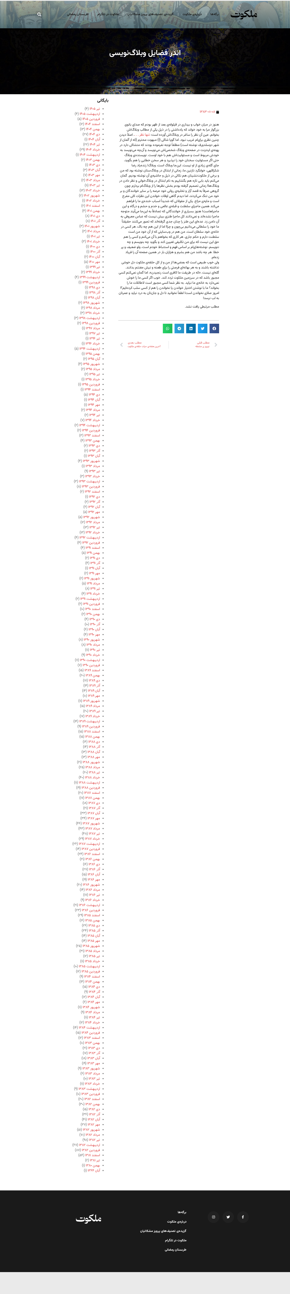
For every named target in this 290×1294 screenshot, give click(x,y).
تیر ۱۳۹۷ (94, 333)
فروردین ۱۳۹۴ (91, 430)
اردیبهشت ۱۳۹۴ (89, 425)
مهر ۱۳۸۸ (93, 757)
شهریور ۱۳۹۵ (91, 364)
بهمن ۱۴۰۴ (93, 129)
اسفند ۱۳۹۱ (93, 548)
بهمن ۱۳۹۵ (93, 354)
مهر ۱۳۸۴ (93, 1002)
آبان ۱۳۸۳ (93, 1058)
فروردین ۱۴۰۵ (91, 119)
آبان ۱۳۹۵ (94, 359)
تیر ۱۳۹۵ (94, 374)
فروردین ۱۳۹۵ (91, 384)
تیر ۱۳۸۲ (94, 1140)
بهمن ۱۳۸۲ (92, 1104)
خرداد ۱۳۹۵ (92, 379)
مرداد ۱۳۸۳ (92, 1073)
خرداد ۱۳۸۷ (92, 839)
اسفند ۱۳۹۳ (92, 435)
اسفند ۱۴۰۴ (92, 124)
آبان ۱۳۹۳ (94, 456)
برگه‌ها (214, 14)
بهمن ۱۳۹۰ (93, 614)
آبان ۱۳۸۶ (94, 874)
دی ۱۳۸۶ (94, 864)
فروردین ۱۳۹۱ (91, 604)
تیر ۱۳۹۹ (95, 267)
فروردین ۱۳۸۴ (91, 1033)
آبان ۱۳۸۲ (94, 1119)
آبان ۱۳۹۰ (94, 629)
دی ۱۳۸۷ (94, 803)
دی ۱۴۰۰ (95, 246)
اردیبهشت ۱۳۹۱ (90, 599)
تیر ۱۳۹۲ (94, 527)
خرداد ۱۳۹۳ (92, 476)
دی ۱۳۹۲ (94, 497)
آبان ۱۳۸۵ (93, 936)
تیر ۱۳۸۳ (94, 1079)
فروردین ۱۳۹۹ (91, 282)
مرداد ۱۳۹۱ (93, 583)
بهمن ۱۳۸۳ (92, 1043)
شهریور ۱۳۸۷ (91, 823)
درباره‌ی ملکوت (192, 14)
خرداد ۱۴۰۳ (93, 190)
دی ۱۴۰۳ (94, 165)
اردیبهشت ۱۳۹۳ (89, 481)
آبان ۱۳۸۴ (93, 997)
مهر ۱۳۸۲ (94, 1124)
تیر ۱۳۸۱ (95, 1160)
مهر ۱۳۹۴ (94, 405)
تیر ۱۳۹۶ (94, 338)
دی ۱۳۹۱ (95, 558)
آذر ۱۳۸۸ (94, 747)
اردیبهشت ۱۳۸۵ (89, 966)
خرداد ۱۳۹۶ (93, 343)
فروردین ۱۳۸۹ (91, 726)
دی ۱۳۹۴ (94, 395)
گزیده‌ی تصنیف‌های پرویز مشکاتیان (150, 14)
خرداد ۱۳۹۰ (93, 655)
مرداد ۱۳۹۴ (93, 410)
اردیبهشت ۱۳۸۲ (89, 1145)
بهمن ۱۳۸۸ (92, 737)
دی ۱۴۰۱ (95, 216)
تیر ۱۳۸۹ (94, 711)
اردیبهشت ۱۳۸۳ (89, 1089)
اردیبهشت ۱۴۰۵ (90, 114)
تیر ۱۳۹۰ (95, 650)
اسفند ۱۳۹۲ (92, 492)
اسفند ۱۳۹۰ (92, 609)
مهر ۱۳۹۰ (94, 634)
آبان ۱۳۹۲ (94, 507)
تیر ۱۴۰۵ (95, 109)
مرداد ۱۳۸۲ (93, 1135)
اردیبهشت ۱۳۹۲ (89, 537)
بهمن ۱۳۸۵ (92, 920)
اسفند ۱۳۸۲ (92, 1099)
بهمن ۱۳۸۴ (92, 982)
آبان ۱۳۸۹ (94, 691)
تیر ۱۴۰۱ (95, 236)
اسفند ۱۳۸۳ (92, 1038)
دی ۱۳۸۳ (94, 1048)
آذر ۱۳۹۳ (94, 451)
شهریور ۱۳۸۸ (91, 762)
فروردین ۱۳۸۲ (91, 1150)
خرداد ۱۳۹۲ (93, 532)
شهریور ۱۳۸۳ (91, 1068)
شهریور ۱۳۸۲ (91, 1130)
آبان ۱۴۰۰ (94, 257)
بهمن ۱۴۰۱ (93, 211)
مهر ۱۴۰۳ (94, 175)
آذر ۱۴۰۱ (95, 221)
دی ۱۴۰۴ (94, 134)
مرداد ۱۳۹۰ (93, 645)
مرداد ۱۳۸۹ (93, 706)
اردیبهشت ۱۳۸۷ (89, 844)
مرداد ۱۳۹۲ (93, 522)
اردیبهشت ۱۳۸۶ (89, 905)
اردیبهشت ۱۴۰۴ (90, 155)
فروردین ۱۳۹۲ (91, 543)
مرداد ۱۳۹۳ (93, 466)
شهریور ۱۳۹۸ (91, 303)
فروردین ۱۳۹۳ (91, 486)
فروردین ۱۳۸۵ (91, 971)
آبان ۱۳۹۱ (94, 568)
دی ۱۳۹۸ (94, 287)
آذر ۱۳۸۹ (94, 685)
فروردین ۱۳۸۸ (91, 788)
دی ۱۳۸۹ (94, 680)
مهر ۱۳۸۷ (93, 818)
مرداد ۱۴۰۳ (93, 180)
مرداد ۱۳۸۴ (92, 1012)
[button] (39, 14)
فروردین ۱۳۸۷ (91, 849)
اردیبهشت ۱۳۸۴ (89, 1027)
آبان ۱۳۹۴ (94, 400)
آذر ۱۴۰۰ (95, 252)
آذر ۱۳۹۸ (94, 292)
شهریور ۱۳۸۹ (91, 701)
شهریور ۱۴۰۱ (92, 226)
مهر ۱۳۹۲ (94, 512)
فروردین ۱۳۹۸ (91, 323)
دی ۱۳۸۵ (94, 925)
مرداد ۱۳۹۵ (93, 369)
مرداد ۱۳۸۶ (93, 890)
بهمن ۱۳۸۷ (92, 798)
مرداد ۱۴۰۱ (93, 231)
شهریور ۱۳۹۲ (91, 517)
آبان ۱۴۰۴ (94, 139)
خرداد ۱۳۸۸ (92, 777)
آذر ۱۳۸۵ (94, 930)
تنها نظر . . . (142, 135)
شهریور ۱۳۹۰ (92, 640)
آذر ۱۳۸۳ (94, 1053)
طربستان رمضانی (78, 14)
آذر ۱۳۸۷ (94, 808)
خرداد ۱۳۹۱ (93, 594)
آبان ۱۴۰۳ (94, 170)
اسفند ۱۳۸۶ (92, 854)
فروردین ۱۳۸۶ (91, 910)
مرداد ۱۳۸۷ (92, 828)
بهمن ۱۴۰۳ (93, 160)
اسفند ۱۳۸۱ (92, 1155)
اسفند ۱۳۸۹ (92, 670)
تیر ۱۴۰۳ (94, 185)
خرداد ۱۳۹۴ (92, 420)
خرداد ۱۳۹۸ (92, 313)
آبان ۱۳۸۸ (93, 752)
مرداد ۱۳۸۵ (92, 951)
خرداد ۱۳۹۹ (93, 272)
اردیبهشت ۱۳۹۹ (90, 277)
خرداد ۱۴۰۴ (93, 149)
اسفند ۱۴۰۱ (93, 206)
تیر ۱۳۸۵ (94, 956)
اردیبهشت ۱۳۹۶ (89, 349)
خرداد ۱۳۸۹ (92, 716)
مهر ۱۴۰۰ (94, 262)
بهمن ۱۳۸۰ (93, 1165)
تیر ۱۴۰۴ (95, 144)
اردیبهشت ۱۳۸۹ (89, 721)
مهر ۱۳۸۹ (94, 696)
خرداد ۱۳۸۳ (92, 1084)
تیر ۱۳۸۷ (94, 834)
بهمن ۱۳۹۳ (92, 440)
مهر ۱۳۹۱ (94, 573)
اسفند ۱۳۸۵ (92, 915)
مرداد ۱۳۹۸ (93, 308)
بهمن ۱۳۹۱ (93, 553)
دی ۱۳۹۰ (94, 619)
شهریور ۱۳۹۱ (92, 578)
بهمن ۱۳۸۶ (92, 859)
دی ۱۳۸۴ (94, 987)
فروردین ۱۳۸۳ (90, 1094)
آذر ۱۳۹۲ (94, 502)
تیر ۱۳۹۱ (95, 588)
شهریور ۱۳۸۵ (91, 946)
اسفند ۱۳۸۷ (92, 793)
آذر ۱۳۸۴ (94, 992)
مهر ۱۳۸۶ (94, 879)
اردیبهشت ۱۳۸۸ (89, 782)
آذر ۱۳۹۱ (95, 563)
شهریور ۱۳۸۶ (91, 885)
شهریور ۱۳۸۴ (91, 1007)
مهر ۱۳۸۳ (93, 1063)
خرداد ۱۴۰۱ (93, 241)
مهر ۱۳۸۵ (93, 941)
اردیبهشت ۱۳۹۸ (89, 318)
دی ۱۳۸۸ (94, 742)
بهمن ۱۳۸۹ (93, 675)
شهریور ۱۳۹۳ (91, 461)
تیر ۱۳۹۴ (94, 415)
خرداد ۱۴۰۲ (93, 201)
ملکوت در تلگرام (108, 14)
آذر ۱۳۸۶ (94, 869)
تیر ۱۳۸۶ (94, 895)
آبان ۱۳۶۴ (94, 1170)
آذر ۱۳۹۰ (95, 624)
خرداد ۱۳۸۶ (92, 900)
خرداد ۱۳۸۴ (92, 1022)
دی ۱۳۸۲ (94, 1109)
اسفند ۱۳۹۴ (92, 389)
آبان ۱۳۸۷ (93, 813)
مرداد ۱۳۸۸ (92, 767)
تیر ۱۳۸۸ (94, 772)
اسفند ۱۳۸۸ (92, 731)
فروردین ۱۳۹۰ (91, 665)
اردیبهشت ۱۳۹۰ (90, 660)
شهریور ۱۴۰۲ (92, 195)
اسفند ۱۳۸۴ (92, 976)
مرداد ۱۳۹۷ (93, 328)
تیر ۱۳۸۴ (94, 1017)
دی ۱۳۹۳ (94, 446)
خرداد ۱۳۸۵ (92, 961)
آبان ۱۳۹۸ (94, 298)
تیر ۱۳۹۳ (94, 471)
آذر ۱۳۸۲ (94, 1114)
